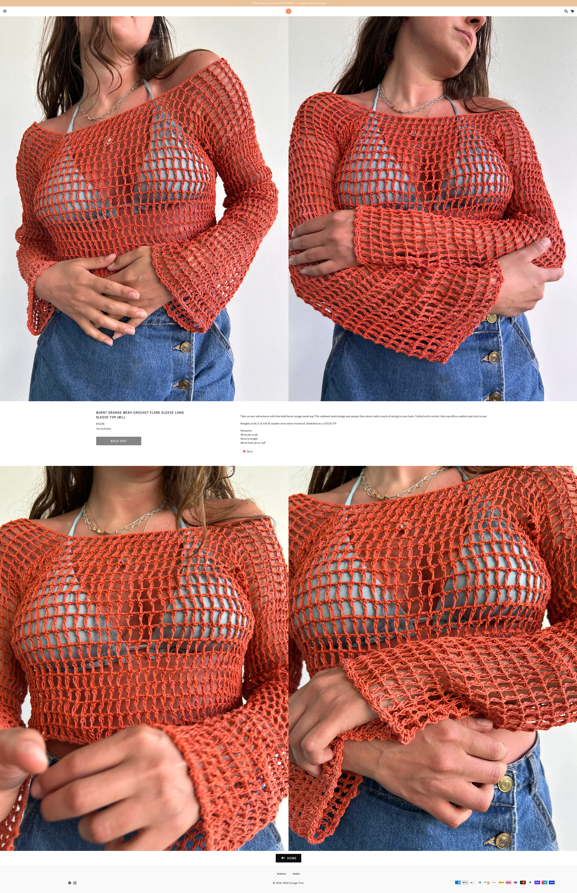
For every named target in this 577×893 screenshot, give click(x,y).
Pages (296, 873)
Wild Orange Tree (293, 883)
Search (281, 873)
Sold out (118, 441)
